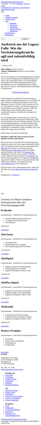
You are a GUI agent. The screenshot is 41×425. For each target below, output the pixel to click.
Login (3, 6)
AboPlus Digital (15, 29)
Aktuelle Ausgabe (11, 17)
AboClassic (14, 25)
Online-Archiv (10, 19)
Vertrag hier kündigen (12, 398)
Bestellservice (10, 33)
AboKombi (13, 31)
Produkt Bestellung (11, 385)
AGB (7, 406)
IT (19, 175)
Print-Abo (4, 148)
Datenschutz (9, 408)
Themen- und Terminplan (14, 396)
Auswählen (5, 230)
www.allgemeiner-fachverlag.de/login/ (24, 169)
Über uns (26, 4)
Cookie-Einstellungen (12, 410)
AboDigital (13, 27)
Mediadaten (9, 35)
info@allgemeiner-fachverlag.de (12, 2)
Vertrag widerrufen (11, 400)
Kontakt (20, 4)
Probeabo (13, 23)
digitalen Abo (29, 152)
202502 (15, 175)
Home (7, 15)
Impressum (9, 412)
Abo (6, 21)
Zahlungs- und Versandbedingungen (12, 414)
